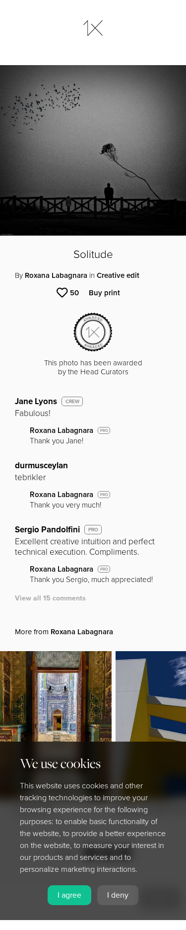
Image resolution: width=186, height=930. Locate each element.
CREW (72, 402)
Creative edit (118, 275)
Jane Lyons (36, 401)
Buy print (104, 292)
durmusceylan (41, 465)
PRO (104, 430)
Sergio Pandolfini (47, 529)
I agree (69, 895)
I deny (117, 895)
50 (74, 292)
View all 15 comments (50, 598)
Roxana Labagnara (56, 275)
